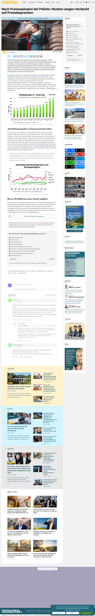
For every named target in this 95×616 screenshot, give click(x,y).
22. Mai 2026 (37, 536)
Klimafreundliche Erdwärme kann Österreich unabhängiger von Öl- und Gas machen (18, 555)
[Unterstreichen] (19, 289)
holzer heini (25, 325)
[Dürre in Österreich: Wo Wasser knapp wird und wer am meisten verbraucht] (75, 113)
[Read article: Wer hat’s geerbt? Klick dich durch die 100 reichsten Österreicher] (19, 418)
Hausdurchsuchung (41, 271)
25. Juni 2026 (47, 476)
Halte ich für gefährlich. (17, 244)
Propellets (51, 124)
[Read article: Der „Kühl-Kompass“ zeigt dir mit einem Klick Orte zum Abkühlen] (37, 399)
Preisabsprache (22, 273)
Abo (72, 2)
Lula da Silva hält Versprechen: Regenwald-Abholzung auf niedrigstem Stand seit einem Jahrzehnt (49, 376)
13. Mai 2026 (11, 559)
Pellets (15, 273)
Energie (19, 52)
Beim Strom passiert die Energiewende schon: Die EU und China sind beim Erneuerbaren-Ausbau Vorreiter (44, 555)
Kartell (9, 273)
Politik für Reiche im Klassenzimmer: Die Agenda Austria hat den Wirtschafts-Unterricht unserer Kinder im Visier (75, 311)
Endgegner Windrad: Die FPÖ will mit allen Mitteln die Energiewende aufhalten (44, 533)
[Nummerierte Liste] (23, 289)
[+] (35, 289)
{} (33, 289)
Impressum (4, 615)
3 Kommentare (58, 51)
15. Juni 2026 (11, 536)
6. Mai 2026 (37, 559)
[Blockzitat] (27, 289)
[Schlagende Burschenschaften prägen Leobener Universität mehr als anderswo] (75, 78)
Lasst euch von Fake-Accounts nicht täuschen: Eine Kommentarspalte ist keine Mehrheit (74, 291)
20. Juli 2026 (47, 433)
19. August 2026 (12, 390)
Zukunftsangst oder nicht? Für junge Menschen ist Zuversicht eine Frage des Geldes (45, 511)
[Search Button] (93, 2)
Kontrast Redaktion (10, 52)
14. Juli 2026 (37, 514)
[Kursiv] (17, 289)
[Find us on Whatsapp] (89, 2)
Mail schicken (31, 226)
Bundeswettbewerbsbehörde (18, 271)
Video (53, 2)
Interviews (32, 2)
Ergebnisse (51, 259)
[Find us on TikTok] (81, 2)
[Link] (32, 289)
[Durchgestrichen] (21, 289)
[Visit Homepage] (10, 2)
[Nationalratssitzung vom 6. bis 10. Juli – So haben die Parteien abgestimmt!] (75, 264)
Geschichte (12, 462)
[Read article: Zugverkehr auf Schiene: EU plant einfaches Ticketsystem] (19, 378)
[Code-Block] (29, 289)
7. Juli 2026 (47, 443)
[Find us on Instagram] (78, 2)
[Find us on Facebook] (76, 2)
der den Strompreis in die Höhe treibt (44, 146)
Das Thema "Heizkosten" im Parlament (34, 216)
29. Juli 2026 (11, 432)
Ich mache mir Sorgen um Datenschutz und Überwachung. (25, 248)
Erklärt (11, 550)
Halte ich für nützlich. (16, 242)
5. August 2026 (11, 514)
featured (33, 271)
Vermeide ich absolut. (16, 255)
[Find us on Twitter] (83, 2)
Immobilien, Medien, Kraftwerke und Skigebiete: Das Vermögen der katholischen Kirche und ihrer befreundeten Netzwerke (50, 418)
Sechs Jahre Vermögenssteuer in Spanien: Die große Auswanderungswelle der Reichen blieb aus (49, 388)
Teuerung (23, 52)
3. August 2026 (47, 403)
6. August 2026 (47, 393)
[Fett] (15, 289)
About (58, 2)
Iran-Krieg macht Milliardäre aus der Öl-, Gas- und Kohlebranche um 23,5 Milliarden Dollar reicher (18, 533)
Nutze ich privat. (15, 239)
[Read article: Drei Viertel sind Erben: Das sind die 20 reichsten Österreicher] (37, 430)
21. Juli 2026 (47, 424)
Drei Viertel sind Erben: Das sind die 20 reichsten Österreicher (49, 429)
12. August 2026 (48, 381)
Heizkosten (50, 271)
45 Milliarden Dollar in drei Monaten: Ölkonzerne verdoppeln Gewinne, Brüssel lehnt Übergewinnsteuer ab (18, 511)
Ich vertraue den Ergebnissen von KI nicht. (21, 246)
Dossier (47, 2)
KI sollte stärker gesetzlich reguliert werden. (22, 253)
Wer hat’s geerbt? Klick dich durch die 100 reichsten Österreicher (17, 429)
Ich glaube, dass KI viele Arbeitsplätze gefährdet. (23, 251)
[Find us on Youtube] (86, 2)
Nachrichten (37, 506)
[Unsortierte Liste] (25, 289)
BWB (27, 271)
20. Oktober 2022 (39, 52)
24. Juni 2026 (47, 486)
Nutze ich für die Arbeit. (17, 237)
